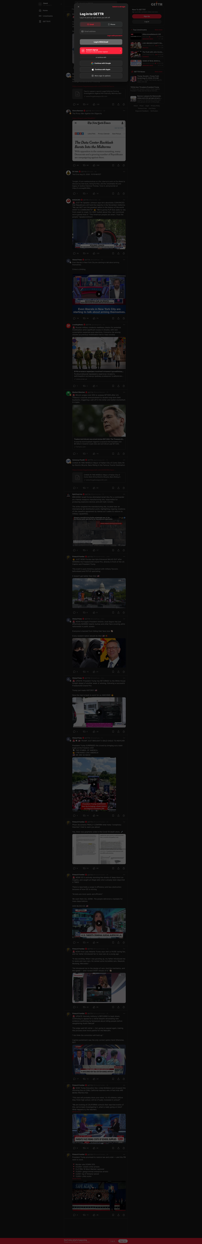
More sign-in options (102, 76)
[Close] (78, 6)
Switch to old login (118, 7)
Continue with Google (102, 63)
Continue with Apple (102, 69)
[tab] (90, 24)
